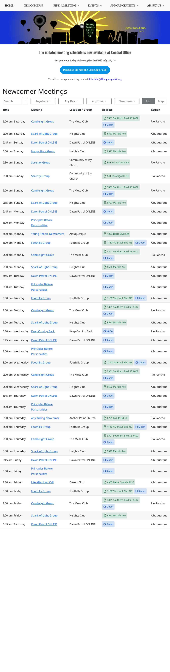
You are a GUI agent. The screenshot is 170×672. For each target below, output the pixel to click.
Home (9, 5)
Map (161, 101)
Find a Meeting (64, 5)
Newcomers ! (33, 5)
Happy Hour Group (43, 151)
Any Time (97, 101)
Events (93, 5)
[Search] (25, 101)
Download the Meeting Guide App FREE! (85, 69)
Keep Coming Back (43, 331)
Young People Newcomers (47, 234)
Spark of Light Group (44, 134)
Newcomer (125, 101)
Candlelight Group (42, 121)
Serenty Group (40, 176)
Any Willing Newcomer (45, 418)
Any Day (70, 101)
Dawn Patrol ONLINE (44, 142)
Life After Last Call (42, 482)
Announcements (122, 5)
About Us (154, 5)
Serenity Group (40, 162)
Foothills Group (41, 242)
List (148, 101)
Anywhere (42, 101)
